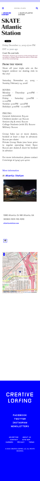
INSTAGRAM (20, 423)
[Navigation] (2, 8)
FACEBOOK (20, 415)
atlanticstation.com (11, 223)
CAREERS (9, 442)
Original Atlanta (20, 8)
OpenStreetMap (27, 292)
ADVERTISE (13, 437)
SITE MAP (26, 440)
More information (10, 170)
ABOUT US (27, 437)
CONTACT (14, 440)
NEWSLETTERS (20, 426)
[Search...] (37, 8)
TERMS (31, 442)
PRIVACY (21, 442)
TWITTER (20, 419)
